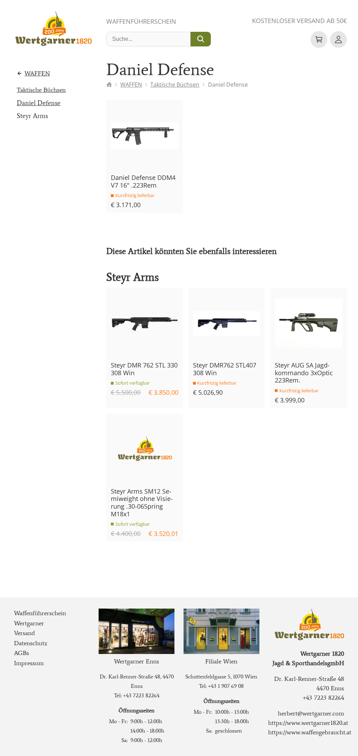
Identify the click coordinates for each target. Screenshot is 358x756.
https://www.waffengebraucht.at (309, 732)
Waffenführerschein (141, 21)
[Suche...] (201, 39)
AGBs (21, 653)
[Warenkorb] (318, 39)
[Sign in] (338, 39)
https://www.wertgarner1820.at (308, 723)
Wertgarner (29, 623)
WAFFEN (37, 73)
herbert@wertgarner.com (311, 713)
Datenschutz (30, 643)
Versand (24, 633)
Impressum (29, 663)
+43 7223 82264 (141, 695)
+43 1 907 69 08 (226, 686)
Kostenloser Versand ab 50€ (299, 20)
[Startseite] (109, 84)
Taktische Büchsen (41, 90)
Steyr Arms (32, 116)
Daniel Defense (38, 103)
